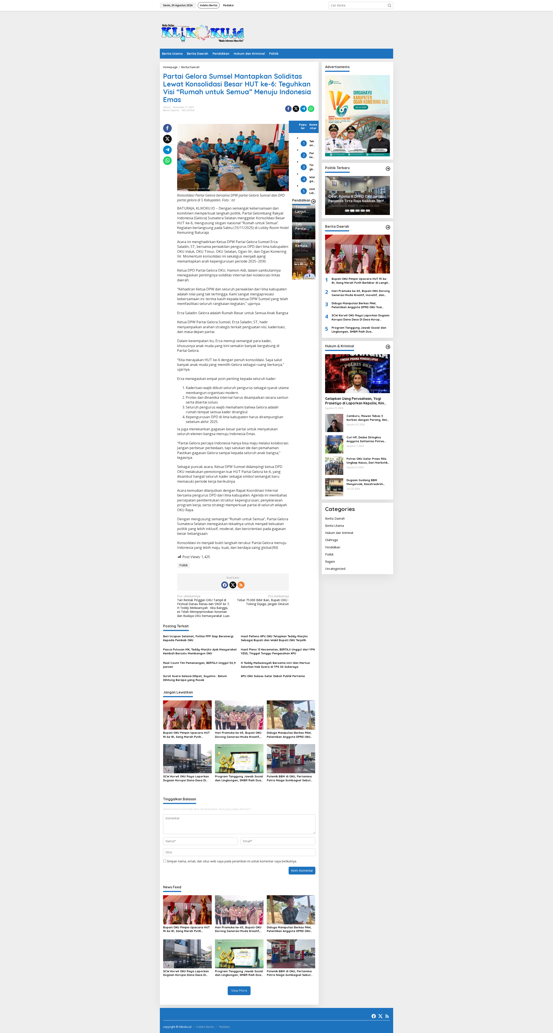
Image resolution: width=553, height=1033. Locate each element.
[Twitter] (232, 584)
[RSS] (241, 584)
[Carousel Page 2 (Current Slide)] (352, 211)
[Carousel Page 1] (347, 211)
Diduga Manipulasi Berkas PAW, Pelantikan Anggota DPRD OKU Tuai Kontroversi (289, 734)
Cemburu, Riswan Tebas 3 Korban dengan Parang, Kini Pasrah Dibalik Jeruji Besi (366, 418)
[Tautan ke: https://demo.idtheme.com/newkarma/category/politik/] (388, 168)
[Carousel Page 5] (368, 211)
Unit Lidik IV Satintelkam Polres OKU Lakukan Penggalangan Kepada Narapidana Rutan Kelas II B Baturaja (312, 191)
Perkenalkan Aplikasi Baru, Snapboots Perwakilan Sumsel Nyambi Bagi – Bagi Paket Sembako (312, 155)
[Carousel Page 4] (363, 211)
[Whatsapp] (311, 109)
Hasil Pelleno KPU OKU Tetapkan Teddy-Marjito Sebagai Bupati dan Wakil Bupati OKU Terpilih (274, 638)
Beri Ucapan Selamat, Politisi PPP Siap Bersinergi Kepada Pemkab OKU (198, 638)
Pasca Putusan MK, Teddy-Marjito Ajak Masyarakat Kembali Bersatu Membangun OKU (200, 651)
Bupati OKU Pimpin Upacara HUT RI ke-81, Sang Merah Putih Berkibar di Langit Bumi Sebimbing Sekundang (186, 734)
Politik (183, 565)
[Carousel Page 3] (357, 211)
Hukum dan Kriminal (339, 533)
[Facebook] (224, 584)
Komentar (313, 126)
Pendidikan (332, 547)
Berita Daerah (171, 110)
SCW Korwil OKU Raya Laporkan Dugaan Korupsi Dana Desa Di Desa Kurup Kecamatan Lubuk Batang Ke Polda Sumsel (186, 778)
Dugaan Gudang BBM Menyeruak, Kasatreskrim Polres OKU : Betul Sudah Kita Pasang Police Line (367, 482)
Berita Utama (334, 526)
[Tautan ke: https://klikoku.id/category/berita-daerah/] (388, 227)
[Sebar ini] (288, 109)
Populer (303, 126)
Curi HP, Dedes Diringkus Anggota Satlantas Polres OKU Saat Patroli (365, 439)
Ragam (330, 561)
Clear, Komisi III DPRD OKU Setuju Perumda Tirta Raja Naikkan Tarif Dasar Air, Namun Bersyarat (356, 198)
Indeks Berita (205, 1026)
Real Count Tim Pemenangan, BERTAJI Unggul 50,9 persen (199, 664)
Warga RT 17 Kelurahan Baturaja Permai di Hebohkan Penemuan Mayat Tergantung (312, 179)
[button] (389, 5)
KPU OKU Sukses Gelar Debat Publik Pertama (273, 676)
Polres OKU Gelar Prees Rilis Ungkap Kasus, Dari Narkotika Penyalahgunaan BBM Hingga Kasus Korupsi (367, 460)
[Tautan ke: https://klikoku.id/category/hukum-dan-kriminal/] (388, 346)
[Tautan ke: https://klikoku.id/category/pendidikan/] (313, 201)
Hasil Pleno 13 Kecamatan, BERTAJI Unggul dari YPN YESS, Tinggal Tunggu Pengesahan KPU (278, 651)
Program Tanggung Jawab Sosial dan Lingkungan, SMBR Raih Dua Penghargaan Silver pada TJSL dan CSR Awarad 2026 (239, 778)
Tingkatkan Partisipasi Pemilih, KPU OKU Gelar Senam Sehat (312, 167)
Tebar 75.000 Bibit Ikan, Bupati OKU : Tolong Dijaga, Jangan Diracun (263, 600)
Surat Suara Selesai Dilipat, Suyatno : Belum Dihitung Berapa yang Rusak (195, 678)
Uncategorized (335, 569)
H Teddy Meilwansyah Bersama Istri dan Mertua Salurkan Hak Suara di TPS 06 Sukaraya (275, 664)
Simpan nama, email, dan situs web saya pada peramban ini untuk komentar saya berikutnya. (232, 861)
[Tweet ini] (296, 109)
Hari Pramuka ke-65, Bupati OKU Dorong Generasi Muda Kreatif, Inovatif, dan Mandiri (238, 734)
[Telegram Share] (303, 109)
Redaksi (224, 1026)
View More (239, 990)
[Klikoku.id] (203, 31)
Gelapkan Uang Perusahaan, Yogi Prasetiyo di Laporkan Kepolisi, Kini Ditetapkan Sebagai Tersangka (354, 400)
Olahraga (331, 540)
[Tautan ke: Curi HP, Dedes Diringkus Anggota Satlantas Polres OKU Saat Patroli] (334, 444)
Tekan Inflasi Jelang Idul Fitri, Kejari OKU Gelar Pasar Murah (312, 143)
